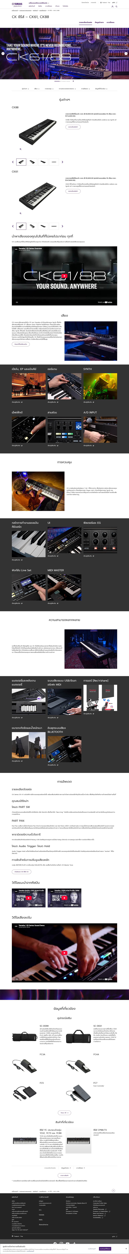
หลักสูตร (41, 1201)
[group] (21, 162)
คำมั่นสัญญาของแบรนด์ (99, 1205)
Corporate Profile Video (100, 1203)
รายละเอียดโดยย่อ (85, 22)
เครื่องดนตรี (15, 10)
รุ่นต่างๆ (24, 89)
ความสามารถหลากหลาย (66, 89)
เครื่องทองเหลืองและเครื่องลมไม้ (20, 1211)
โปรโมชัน (65, 6)
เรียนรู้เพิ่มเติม (16, 402)
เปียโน (13, 1201)
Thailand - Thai (106, 2)
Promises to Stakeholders (100, 1211)
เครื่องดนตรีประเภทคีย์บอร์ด (38, 3)
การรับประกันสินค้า (70, 1205)
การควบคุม (48, 89)
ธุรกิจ (113, 2)
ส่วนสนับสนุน (70, 1197)
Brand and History (98, 1213)
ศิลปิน (40, 6)
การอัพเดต (84, 89)
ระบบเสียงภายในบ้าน (17, 1224)
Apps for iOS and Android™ (20, 1230)
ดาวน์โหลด (48, 6)
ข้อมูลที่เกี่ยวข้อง (100, 89)
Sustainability (97, 1217)
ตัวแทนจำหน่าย (85, 2)
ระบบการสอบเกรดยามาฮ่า (45, 1203)
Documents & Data (71, 1213)
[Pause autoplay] (73, 81)
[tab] (58, 81)
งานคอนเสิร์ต (42, 1205)
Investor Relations (98, 1215)
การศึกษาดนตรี (43, 1197)
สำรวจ (57, 6)
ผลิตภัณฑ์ (32, 6)
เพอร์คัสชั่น (14, 1215)
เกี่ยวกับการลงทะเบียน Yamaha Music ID (76, 1203)
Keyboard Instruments (25, 10)
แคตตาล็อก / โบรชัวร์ (71, 1207)
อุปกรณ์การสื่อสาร (16, 1228)
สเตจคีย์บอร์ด (42, 10)
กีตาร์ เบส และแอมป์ (17, 1207)
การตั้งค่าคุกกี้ (30, 1251)
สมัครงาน (95, 1207)
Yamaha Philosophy (98, 1209)
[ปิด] (126, 1248)
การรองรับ (93, 2)
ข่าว (40, 1210)
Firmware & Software (72, 1211)
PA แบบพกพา (15, 1221)
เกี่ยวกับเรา (96, 1197)
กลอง (13, 1209)
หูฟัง (13, 1219)
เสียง (35, 89)
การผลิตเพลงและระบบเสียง (18, 1205)
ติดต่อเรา (68, 1201)
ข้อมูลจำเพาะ (99, 22)
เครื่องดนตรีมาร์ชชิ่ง (17, 1217)
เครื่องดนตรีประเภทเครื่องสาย (19, 1213)
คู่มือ (67, 1209)
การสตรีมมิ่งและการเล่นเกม (18, 1226)
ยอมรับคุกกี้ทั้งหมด (105, 1249)
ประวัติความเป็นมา (97, 1201)
